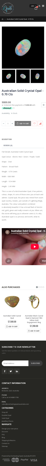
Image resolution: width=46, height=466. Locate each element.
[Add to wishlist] (34, 123)
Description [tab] (7, 139)
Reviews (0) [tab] (8, 145)
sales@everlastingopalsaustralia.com (15, 404)
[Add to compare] (40, 123)
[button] (37, 287)
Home (3, 19)
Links (32, 6)
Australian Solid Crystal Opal (12, 317)
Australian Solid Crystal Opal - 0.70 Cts (22, 92)
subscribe (35, 363)
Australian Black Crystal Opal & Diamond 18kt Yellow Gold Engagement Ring (34, 319)
